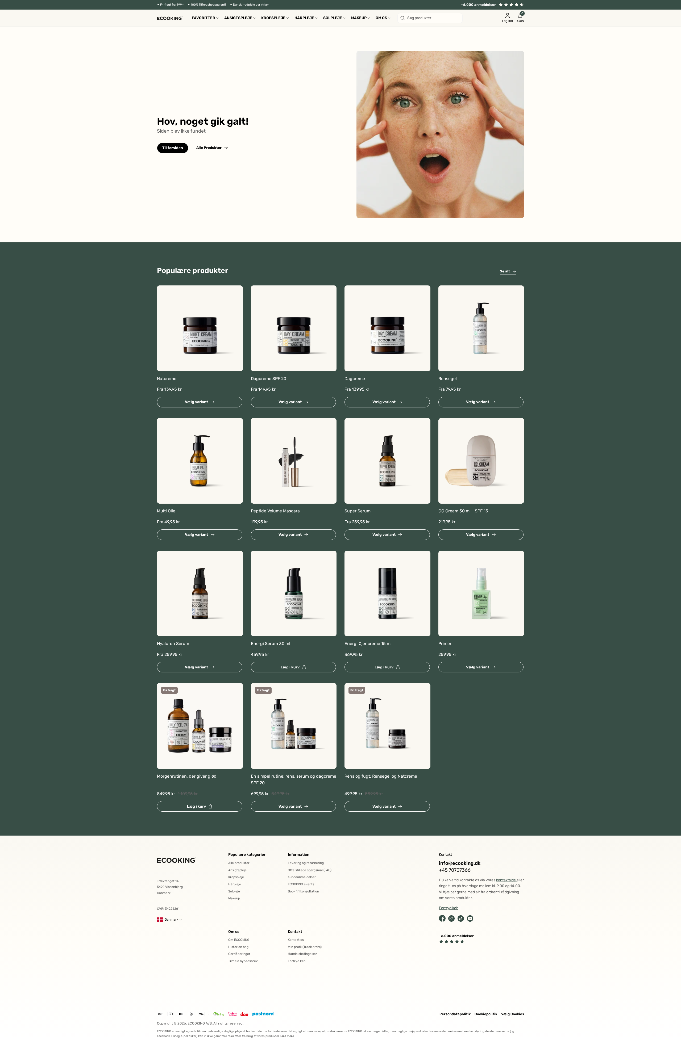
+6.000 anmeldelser (478, 5)
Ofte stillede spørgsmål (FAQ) (309, 870)
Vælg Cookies (512, 1014)
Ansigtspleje (237, 870)
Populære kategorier (246, 854)
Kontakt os (296, 940)
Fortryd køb (296, 961)
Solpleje (234, 891)
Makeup (234, 898)
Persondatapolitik (455, 1014)
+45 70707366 (455, 870)
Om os (233, 931)
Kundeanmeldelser (302, 877)
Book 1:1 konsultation (303, 891)
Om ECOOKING (238, 940)
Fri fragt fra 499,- (172, 4)
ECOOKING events (301, 884)
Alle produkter (239, 863)
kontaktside (506, 880)
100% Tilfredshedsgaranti (208, 4)
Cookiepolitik (486, 1014)
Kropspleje (236, 877)
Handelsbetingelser (302, 954)
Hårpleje (234, 884)
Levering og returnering (306, 863)
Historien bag (238, 947)
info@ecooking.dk (459, 863)
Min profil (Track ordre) (305, 947)
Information (298, 854)
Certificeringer (239, 954)
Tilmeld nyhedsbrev (243, 961)
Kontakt (295, 931)
